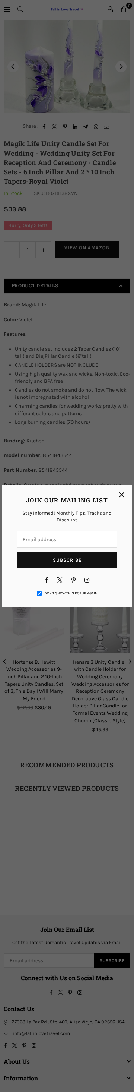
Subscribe (67, 560)
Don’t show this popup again (71, 593)
